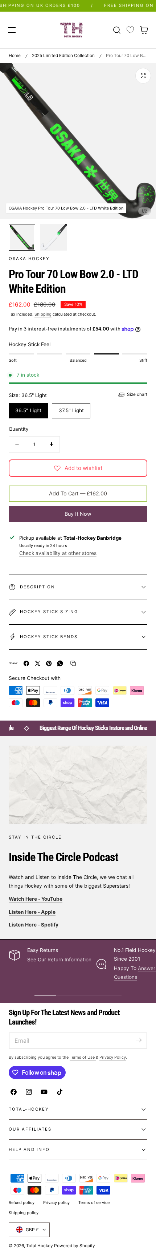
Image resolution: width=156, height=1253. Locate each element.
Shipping (43, 314)
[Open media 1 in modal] (143, 76)
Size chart (137, 394)
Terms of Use (83, 1057)
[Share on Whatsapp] (60, 663)
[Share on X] (37, 663)
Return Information (69, 959)
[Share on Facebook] (26, 663)
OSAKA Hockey (29, 258)
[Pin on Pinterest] (48, 663)
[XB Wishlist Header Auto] (130, 30)
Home (15, 55)
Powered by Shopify (74, 1245)
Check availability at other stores (58, 553)
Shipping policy (23, 1212)
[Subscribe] (138, 1040)
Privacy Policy (112, 1057)
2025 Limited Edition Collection (63, 55)
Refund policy (21, 1202)
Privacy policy (56, 1202)
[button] (11, 29)
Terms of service (94, 1202)
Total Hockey (39, 1245)
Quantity (18, 429)
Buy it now (78, 514)
